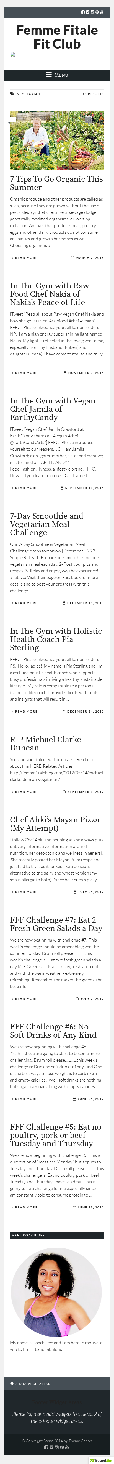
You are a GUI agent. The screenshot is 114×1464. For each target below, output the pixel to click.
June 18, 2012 (91, 1207)
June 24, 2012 (91, 1099)
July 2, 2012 (92, 998)
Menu (60, 74)
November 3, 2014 (86, 372)
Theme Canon (80, 1441)
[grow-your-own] (57, 140)
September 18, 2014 (84, 488)
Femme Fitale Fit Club (57, 36)
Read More (26, 257)
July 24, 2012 (91, 892)
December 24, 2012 (85, 711)
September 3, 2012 (86, 791)
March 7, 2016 (90, 257)
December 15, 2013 (85, 603)
